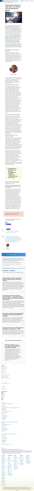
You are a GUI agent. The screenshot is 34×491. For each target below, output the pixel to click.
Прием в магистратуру (9, 463)
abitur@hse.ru (3, 419)
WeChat (4, 396)
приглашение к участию (10, 231)
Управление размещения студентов (6, 424)
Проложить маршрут (4, 437)
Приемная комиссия (4, 414)
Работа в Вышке (3, 485)
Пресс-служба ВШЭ (4, 438)
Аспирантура (9, 464)
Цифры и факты (3, 456)
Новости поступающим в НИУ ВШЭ (27, 452)
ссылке (17, 214)
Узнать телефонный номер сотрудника (7, 411)
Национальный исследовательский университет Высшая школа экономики (11, 452)
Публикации (21, 464)
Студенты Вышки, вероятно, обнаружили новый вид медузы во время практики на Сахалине (12, 279)
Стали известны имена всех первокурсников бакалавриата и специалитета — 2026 (12, 328)
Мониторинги (15, 460)
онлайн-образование (16, 231)
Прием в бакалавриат (10, 460)
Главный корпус (4, 402)
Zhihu (3, 398)
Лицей (8, 456)
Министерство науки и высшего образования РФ (28, 458)
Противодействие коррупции (4, 470)
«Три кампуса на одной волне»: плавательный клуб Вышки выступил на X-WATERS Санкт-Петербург (13, 315)
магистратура (7, 232)
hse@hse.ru (3, 413)
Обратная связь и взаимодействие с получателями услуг (10, 474)
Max (3, 399)
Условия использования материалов (6, 444)
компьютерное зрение (13, 232)
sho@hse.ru (3, 426)
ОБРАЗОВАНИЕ (10, 455)
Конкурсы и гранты (16, 466)
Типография (21, 461)
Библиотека (21, 456)
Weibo (3, 397)
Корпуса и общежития (3, 464)
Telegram (4, 395)
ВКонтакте (4, 392)
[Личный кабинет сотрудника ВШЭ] (31, 1)
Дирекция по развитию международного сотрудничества (9, 433)
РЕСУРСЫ (21, 455)
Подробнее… (8, 265)
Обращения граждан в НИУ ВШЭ (4, 467)
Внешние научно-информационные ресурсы (16, 468)
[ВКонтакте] (5, 222)
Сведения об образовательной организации (4, 478)
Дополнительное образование (10, 466)
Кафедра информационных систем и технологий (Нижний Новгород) (12, 237)
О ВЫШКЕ (3, 455)
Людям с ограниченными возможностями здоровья (4, 481)
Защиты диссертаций (16, 463)
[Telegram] (6, 222)
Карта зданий (3, 436)
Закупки (2, 465)
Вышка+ (9, 461)
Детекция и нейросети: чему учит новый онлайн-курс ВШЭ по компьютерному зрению (12, 346)
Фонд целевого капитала (3, 468)
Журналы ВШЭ (21, 463)
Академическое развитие (16, 465)
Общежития (3, 423)
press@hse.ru (3, 441)
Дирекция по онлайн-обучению (10, 236)
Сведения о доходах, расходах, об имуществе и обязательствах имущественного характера (4, 474)
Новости (21, 452)
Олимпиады (9, 459)
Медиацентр (21, 462)
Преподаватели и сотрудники (4, 462)
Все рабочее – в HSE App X (8, 270)
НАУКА (15, 455)
